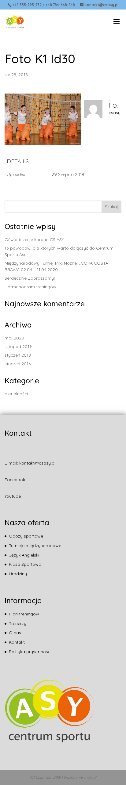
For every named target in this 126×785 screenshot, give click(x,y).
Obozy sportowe (26, 536)
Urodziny (18, 573)
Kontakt (17, 642)
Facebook (15, 479)
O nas (15, 632)
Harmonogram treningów (30, 286)
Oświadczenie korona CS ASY (34, 239)
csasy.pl (117, 112)
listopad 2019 (18, 346)
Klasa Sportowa (25, 564)
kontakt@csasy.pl (37, 463)
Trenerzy (17, 623)
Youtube (13, 496)
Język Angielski (24, 555)
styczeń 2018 (18, 355)
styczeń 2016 (18, 363)
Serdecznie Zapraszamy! (30, 278)
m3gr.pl (90, 777)
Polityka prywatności (30, 651)
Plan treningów (24, 614)
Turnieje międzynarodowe (35, 545)
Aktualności (16, 393)
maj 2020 (14, 338)
